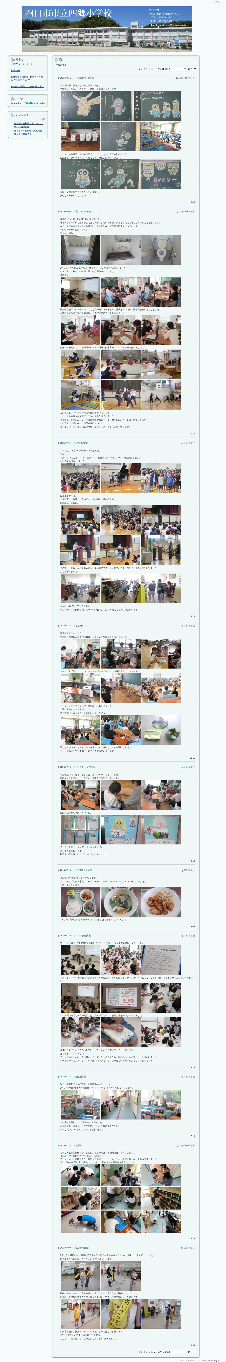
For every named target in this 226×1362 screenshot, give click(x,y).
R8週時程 (15, 70)
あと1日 (79, 625)
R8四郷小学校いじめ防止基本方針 (27, 86)
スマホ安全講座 (83, 935)
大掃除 (79, 1145)
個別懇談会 (81, 1076)
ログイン (215, 2)
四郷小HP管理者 (187, 78)
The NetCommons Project (209, 1361)
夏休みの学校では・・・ (87, 211)
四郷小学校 (189, 443)
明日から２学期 (86, 78)
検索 (43, 119)
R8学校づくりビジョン (22, 64)
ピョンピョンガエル (85, 767)
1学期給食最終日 (84, 870)
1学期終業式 (82, 443)
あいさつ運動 (82, 1248)
